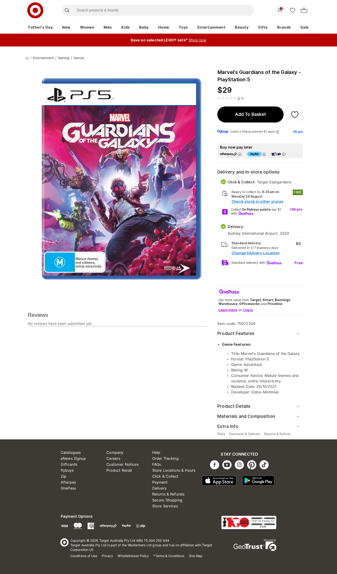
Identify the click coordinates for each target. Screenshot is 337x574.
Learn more (227, 310)
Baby (144, 27)
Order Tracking (165, 458)
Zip (63, 476)
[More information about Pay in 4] (264, 154)
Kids (125, 27)
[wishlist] (292, 10)
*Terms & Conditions (168, 556)
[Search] (67, 10)
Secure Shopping (167, 500)
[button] (250, 114)
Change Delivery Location (255, 253)
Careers (113, 458)
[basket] (304, 10)
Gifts (263, 27)
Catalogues (71, 452)
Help (156, 452)
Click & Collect (165, 476)
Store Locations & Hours (173, 470)
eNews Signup (73, 458)
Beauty (242, 27)
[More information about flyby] (277, 132)
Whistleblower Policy (133, 556)
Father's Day (40, 27)
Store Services (165, 506)
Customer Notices (122, 464)
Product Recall (119, 470)
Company (114, 452)
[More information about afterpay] (240, 154)
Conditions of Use (83, 556)
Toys (183, 27)
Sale (304, 27)
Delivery (159, 488)
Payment (160, 482)
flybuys (67, 470)
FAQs (156, 464)
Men (108, 27)
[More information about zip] (283, 154)
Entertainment (211, 27)
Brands (284, 27)
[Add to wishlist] (295, 114)
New (66, 27)
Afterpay (68, 482)
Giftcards (69, 464)
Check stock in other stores (257, 201)
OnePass (68, 488)
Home (163, 27)
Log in (248, 310)
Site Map (195, 556)
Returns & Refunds (168, 494)
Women (87, 27)
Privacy (107, 556)
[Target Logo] (35, 10)
